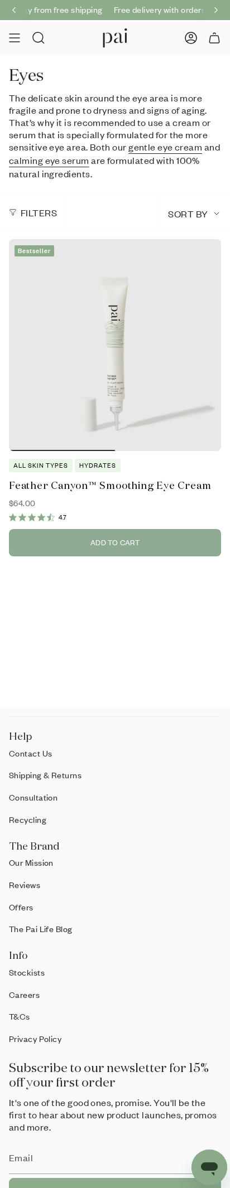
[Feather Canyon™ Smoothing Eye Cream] (115, 345)
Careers (24, 994)
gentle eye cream (165, 146)
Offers (21, 907)
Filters (39, 212)
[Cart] (214, 38)
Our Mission (31, 862)
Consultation (33, 797)
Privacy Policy (35, 1038)
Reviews (24, 884)
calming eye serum (49, 160)
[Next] (216, 10)
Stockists (27, 972)
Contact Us (30, 753)
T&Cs (19, 1016)
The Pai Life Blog (41, 928)
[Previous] (14, 10)
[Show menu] (14, 38)
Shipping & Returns (45, 774)
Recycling (27, 819)
